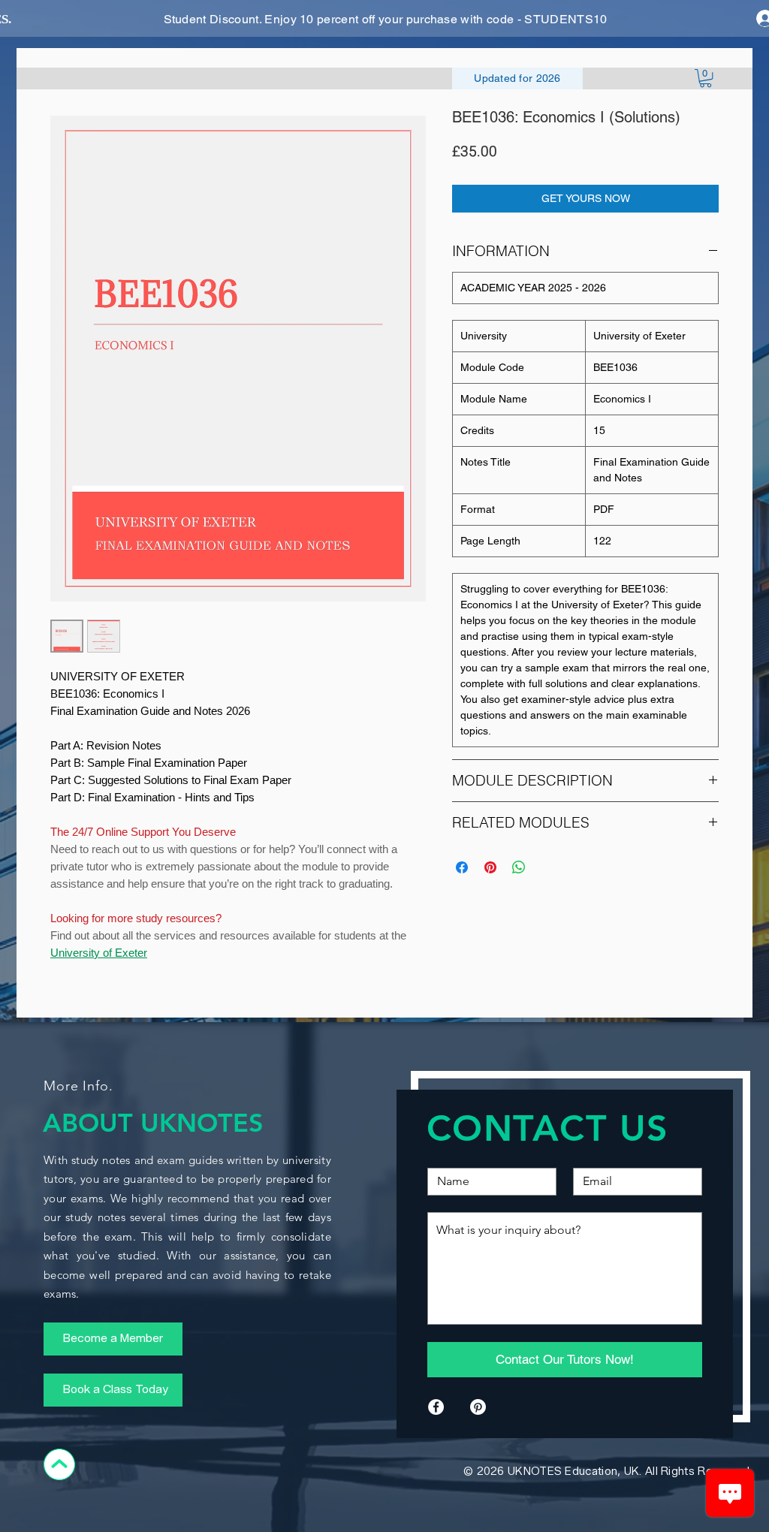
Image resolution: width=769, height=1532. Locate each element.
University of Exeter (98, 952)
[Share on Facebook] (462, 867)
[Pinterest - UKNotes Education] (478, 1407)
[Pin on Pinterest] (490, 867)
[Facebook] (436, 1407)
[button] (705, 78)
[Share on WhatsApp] (519, 867)
